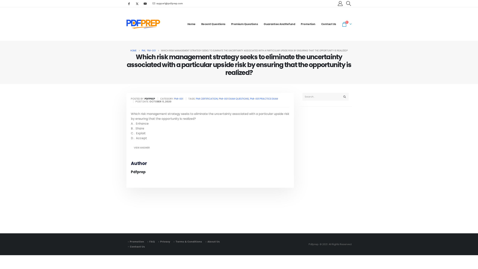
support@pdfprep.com (169, 3)
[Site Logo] (143, 24)
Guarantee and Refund (279, 24)
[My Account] (340, 3)
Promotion (308, 24)
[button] (349, 3)
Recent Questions (213, 24)
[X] (137, 3)
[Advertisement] (325, 168)
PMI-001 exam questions (234, 98)
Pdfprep (138, 171)
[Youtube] (145, 3)
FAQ (152, 241)
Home (191, 24)
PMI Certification (207, 98)
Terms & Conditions (189, 241)
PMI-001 (178, 98)
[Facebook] (129, 3)
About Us (213, 241)
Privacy (165, 241)
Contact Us (328, 24)
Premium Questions (244, 24)
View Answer (142, 147)
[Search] (344, 97)
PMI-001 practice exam (264, 98)
